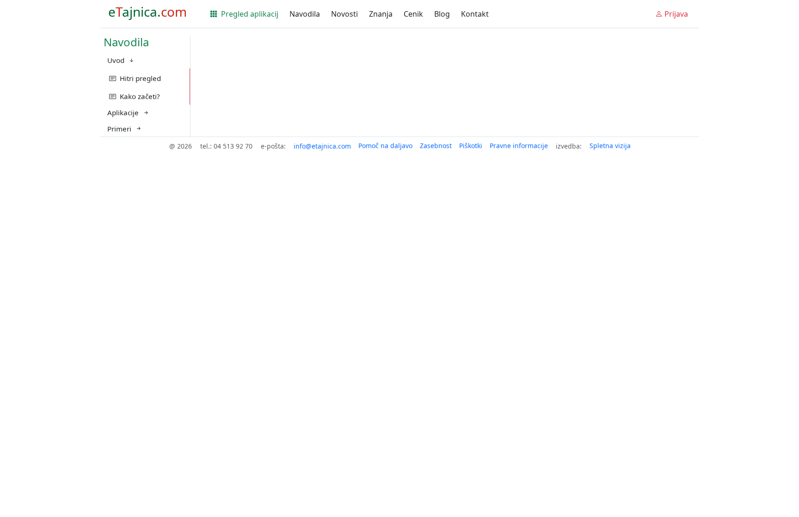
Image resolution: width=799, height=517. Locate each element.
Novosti (344, 14)
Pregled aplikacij (248, 14)
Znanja (381, 14)
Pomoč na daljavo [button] (385, 145)
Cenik (413, 14)
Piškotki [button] (470, 145)
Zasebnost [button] (436, 145)
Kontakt (475, 14)
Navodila (304, 14)
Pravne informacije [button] (519, 145)
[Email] (322, 146)
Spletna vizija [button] (610, 145)
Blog (442, 14)
